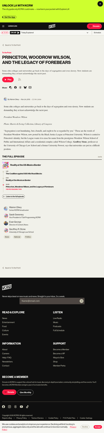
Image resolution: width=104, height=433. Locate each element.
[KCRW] (7, 289)
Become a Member (61, 349)
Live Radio (57, 318)
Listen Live (12, 26)
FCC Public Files (67, 418)
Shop (55, 361)
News (7, 237)
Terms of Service (36, 418)
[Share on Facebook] (15, 87)
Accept (98, 427)
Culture (5, 330)
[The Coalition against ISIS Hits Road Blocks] (3, 172)
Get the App (9, 17)
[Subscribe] (81, 301)
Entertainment (8, 322)
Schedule (97, 33)
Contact (5, 366)
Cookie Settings (86, 418)
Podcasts (57, 326)
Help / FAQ (6, 357)
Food (4, 326)
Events (5, 334)
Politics (28, 237)
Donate (96, 26)
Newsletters (7, 361)
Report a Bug (7, 418)
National (17, 237)
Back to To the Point (12, 45)
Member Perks (59, 366)
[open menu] (4, 26)
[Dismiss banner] (100, 3)
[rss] (19, 80)
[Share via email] (30, 87)
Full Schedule (58, 330)
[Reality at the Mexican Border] (3, 178)
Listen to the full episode (15, 196)
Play (9, 79)
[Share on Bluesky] (25, 87)
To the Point (6, 53)
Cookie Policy (52, 418)
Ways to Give (58, 357)
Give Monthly (25, 392)
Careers (5, 353)
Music (55, 322)
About (4, 349)
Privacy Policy (20, 418)
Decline (85, 427)
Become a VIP (59, 353)
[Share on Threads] (20, 87)
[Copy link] (10, 87)
